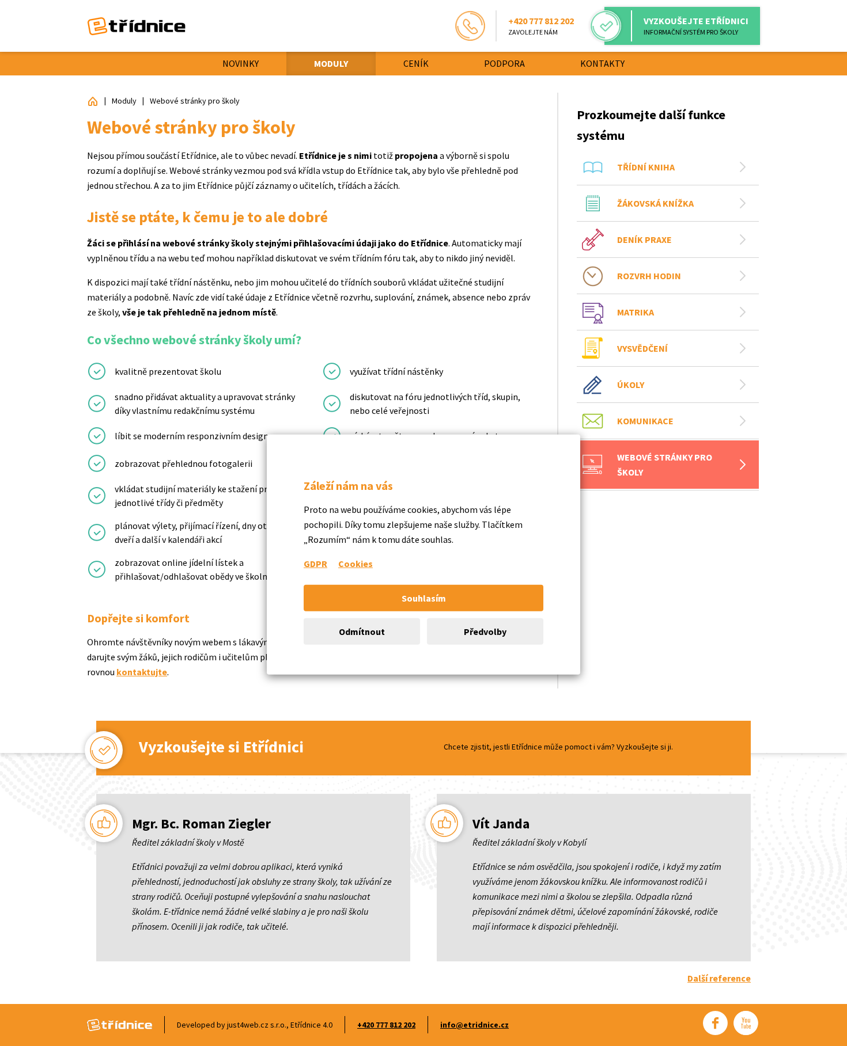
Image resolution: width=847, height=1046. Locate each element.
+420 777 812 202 (386, 1025)
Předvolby (485, 631)
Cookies (355, 563)
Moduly (124, 101)
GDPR (315, 563)
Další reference (719, 978)
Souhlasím (424, 597)
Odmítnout (362, 631)
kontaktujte (141, 672)
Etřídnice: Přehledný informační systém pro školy (93, 101)
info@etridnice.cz (474, 1025)
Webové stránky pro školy (195, 101)
